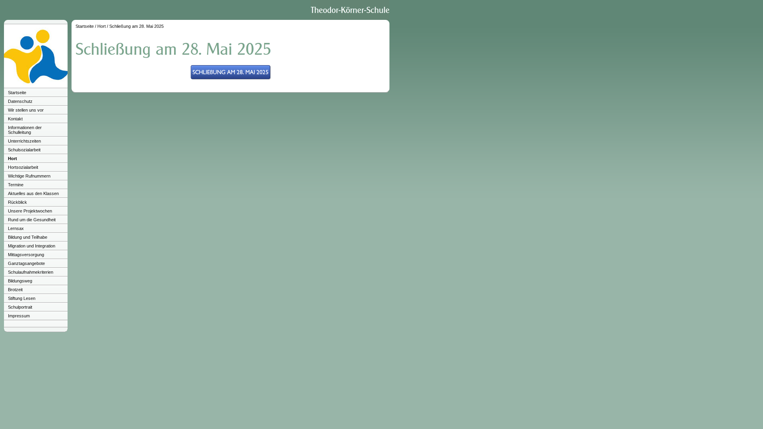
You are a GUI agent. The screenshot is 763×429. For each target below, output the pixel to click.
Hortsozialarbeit (23, 167)
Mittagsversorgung (26, 254)
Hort (12, 158)
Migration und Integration (31, 245)
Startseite (17, 92)
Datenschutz (20, 101)
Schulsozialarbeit (24, 149)
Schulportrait (20, 307)
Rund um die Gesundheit (32, 219)
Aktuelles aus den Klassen (33, 193)
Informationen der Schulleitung (25, 130)
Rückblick (17, 202)
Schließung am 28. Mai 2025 (136, 26)
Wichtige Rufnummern (29, 176)
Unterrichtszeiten (24, 141)
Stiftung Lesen (21, 298)
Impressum (19, 315)
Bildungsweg (20, 280)
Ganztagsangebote (26, 263)
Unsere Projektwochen (30, 211)
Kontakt (15, 118)
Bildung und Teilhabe (27, 237)
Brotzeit (15, 289)
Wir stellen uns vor (26, 110)
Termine (15, 184)
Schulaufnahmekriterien (30, 272)
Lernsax (16, 228)
